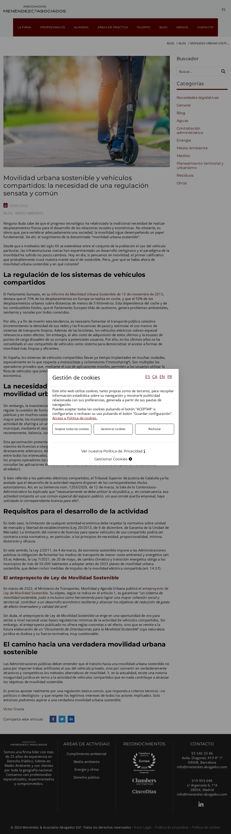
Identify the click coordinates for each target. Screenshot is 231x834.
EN (162, 376)
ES (147, 376)
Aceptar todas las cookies (72, 429)
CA (154, 376)
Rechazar (154, 429)
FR (169, 376)
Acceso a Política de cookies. (74, 418)
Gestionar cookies (113, 429)
